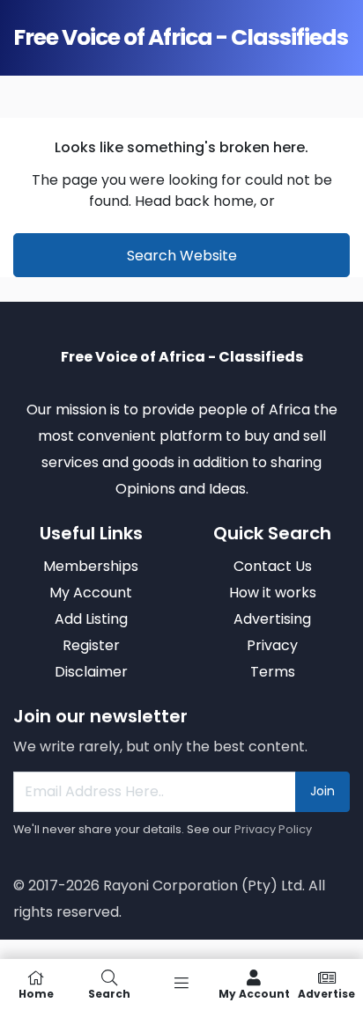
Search (109, 992)
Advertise (326, 992)
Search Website (182, 255)
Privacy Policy (273, 829)
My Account (254, 992)
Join (322, 791)
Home (36, 992)
